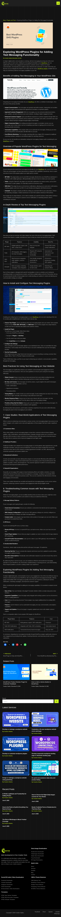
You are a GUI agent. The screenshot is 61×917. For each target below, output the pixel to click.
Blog (4, 20)
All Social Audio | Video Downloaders (10, 888)
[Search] (56, 701)
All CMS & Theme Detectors (38, 888)
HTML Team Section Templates (9, 895)
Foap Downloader (35, 857)
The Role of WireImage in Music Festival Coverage (14, 820)
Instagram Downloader (7, 884)
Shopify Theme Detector (37, 884)
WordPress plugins (42, 68)
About (32, 866)
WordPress (44, 63)
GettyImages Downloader (37, 853)
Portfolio (33, 870)
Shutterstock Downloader (37, 851)
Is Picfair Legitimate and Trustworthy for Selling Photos (14, 794)
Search (4, 698)
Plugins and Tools (11, 20)
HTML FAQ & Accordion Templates (10, 897)
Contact (33, 874)
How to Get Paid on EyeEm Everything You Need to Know (15, 808)
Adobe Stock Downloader (37, 855)
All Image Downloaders (37, 860)
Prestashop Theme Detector (38, 886)
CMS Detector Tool (36, 880)
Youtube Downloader (6, 882)
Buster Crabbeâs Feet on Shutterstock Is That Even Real (44, 808)
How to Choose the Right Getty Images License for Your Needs (43, 795)
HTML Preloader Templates (8, 899)
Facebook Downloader (7, 880)
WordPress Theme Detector (38, 882)
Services (33, 868)
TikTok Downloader (6, 886)
